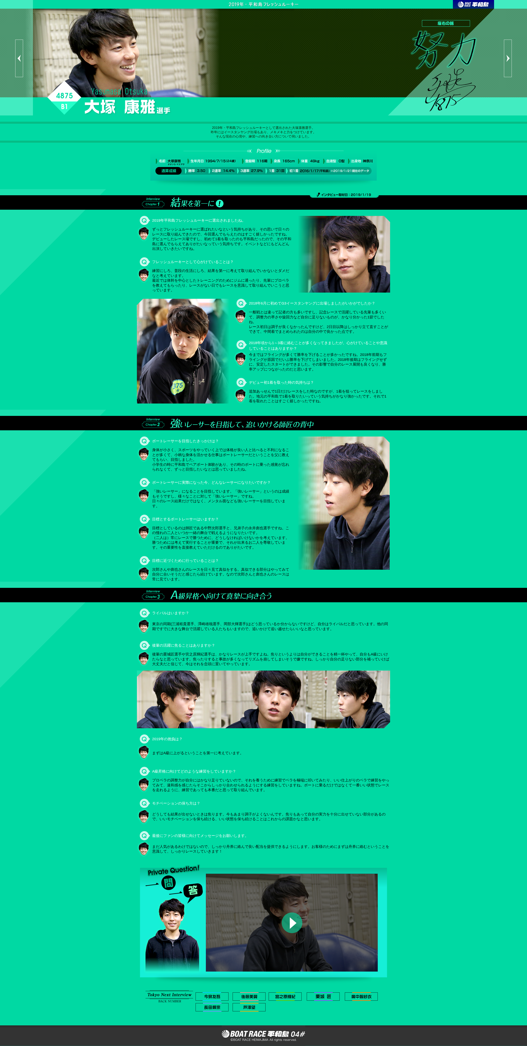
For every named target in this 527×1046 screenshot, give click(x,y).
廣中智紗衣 (361, 996)
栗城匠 (323, 996)
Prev (19, 58)
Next (508, 58)
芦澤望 (249, 1007)
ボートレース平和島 (473, 4)
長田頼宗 (212, 1007)
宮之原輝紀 (285, 996)
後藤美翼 (249, 996)
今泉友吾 (212, 996)
